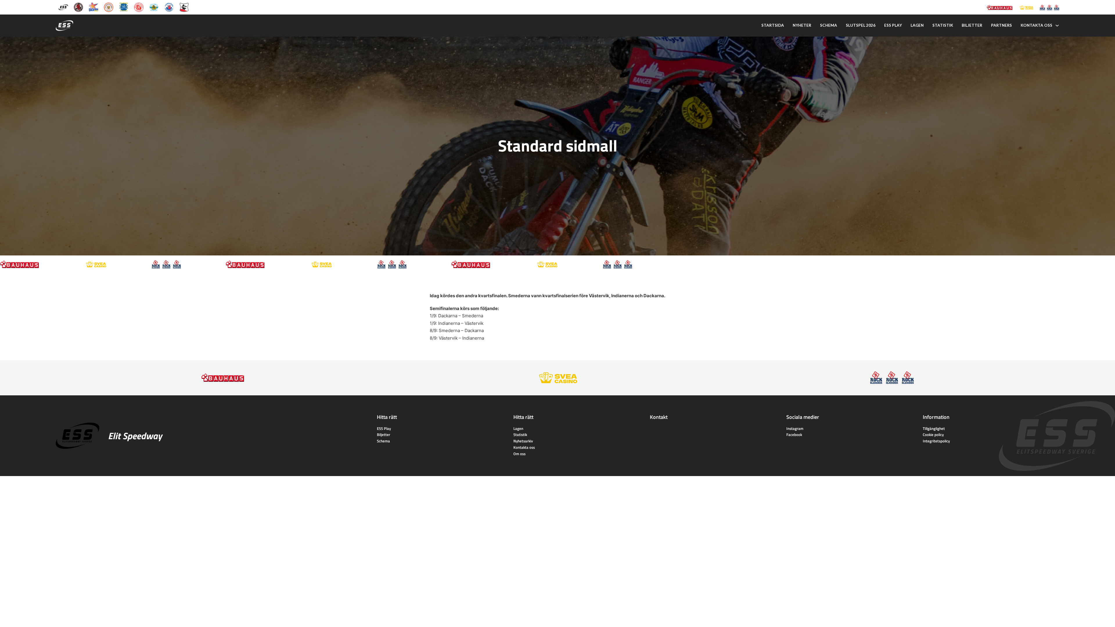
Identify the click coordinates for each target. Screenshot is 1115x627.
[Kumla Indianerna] (78, 7)
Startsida (772, 25)
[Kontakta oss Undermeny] (1057, 25)
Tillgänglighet (934, 428)
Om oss (519, 454)
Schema (828, 25)
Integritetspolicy (936, 441)
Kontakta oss (1036, 25)
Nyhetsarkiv (523, 441)
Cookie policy (933, 434)
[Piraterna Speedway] (123, 7)
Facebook (794, 434)
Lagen (917, 25)
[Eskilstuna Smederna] (184, 7)
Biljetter (972, 25)
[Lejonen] (108, 7)
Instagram (794, 428)
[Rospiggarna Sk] (138, 7)
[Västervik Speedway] (154, 7)
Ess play (893, 25)
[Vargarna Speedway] (169, 7)
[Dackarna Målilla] (93, 7)
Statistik (942, 25)
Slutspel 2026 (860, 25)
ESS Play (384, 428)
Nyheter (802, 25)
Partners (1001, 25)
